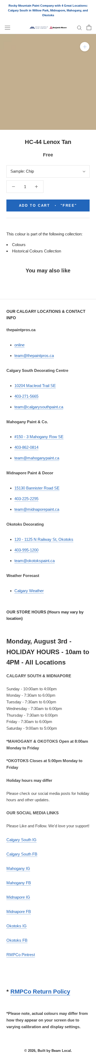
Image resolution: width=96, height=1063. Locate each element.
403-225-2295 (26, 498)
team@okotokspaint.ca (34, 560)
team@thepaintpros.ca (34, 355)
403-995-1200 (26, 550)
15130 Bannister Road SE (36, 488)
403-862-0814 (26, 447)
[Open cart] (89, 27)
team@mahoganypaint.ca (36, 458)
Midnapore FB (18, 911)
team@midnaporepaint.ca (36, 509)
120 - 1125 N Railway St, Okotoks (43, 539)
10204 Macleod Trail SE (35, 385)
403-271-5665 (26, 396)
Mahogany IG (18, 868)
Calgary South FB (21, 854)
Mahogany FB (18, 883)
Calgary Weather (29, 590)
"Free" (48, 205)
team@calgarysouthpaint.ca (38, 407)
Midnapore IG (18, 897)
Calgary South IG (21, 839)
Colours (19, 244)
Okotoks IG (16, 926)
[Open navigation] (7, 27)
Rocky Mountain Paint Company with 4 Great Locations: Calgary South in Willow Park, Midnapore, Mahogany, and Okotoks (48, 10)
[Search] (79, 27)
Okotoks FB (16, 940)
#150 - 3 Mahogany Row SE (38, 436)
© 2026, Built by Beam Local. (48, 1051)
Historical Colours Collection (36, 251)
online (19, 345)
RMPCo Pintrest (20, 954)
